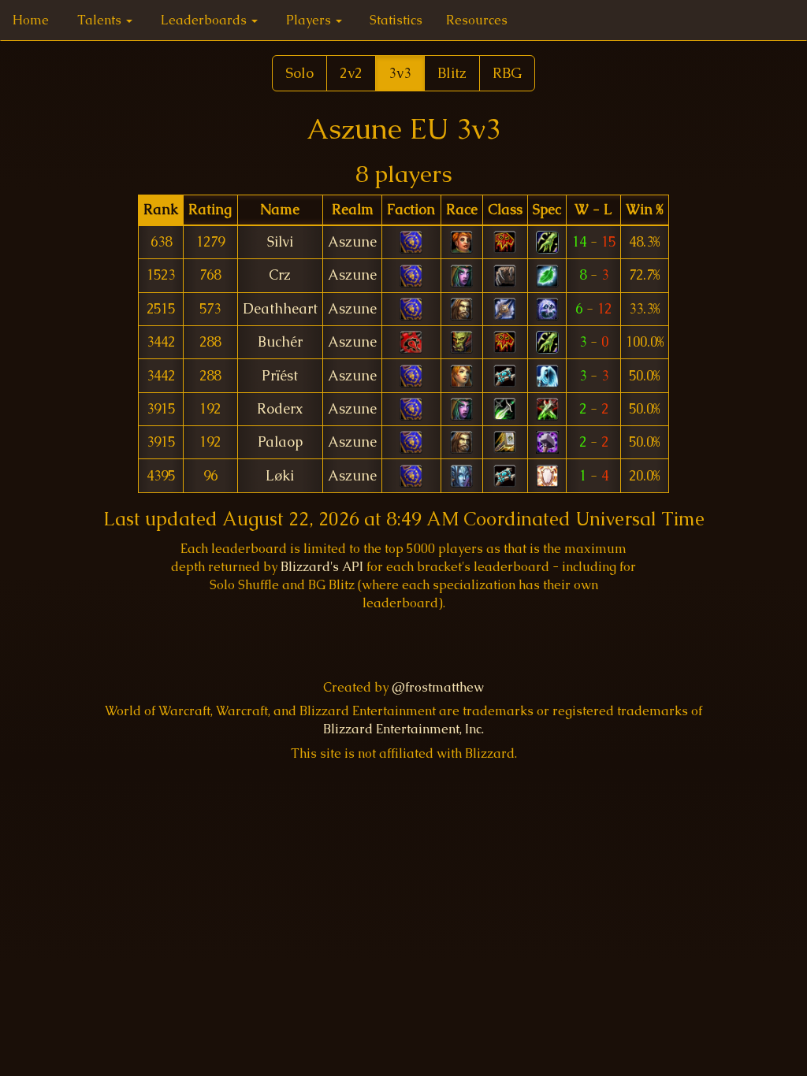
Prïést (280, 375)
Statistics (396, 20)
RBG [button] (507, 73)
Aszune (352, 241)
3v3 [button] (400, 73)
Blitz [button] (452, 73)
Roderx (280, 408)
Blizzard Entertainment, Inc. (403, 729)
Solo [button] (299, 73)
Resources (477, 20)
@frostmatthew (438, 687)
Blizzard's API (322, 566)
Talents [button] (101, 20)
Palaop (280, 442)
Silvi (280, 241)
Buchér (280, 342)
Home (31, 20)
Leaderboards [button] (205, 20)
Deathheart (280, 308)
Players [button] (310, 20)
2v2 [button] (351, 73)
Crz (280, 275)
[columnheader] (160, 210)
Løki (280, 475)
